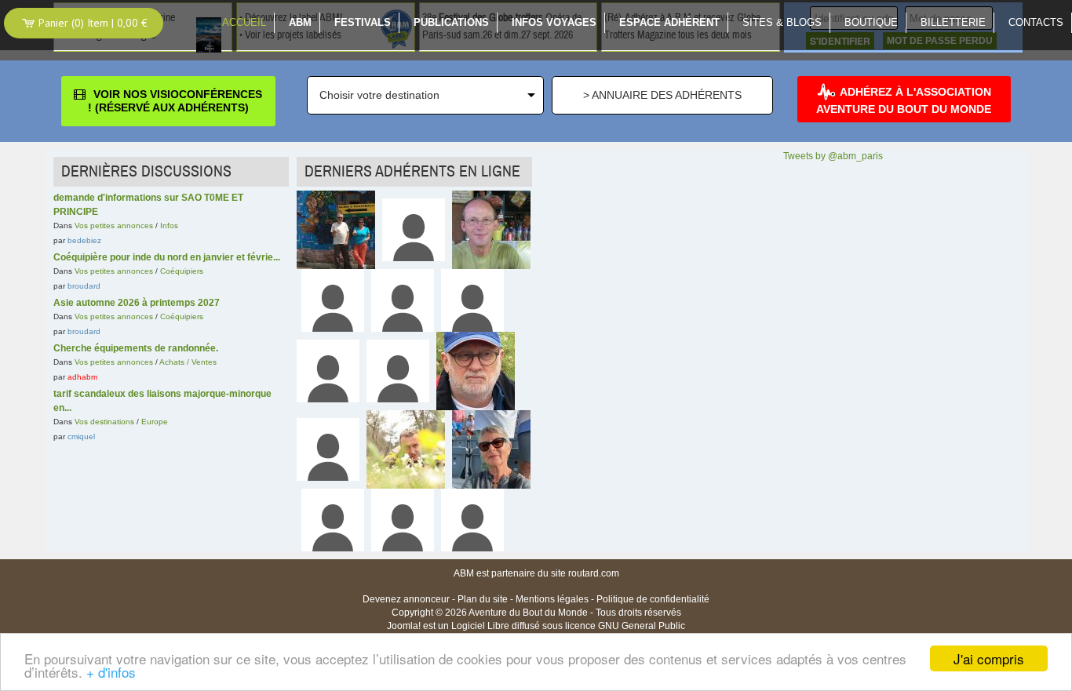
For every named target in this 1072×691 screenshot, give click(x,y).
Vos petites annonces (114, 225)
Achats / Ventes (188, 362)
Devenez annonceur (406, 599)
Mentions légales (552, 599)
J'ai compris (988, 658)
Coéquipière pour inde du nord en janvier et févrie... (166, 257)
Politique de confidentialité (652, 599)
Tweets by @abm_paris (833, 156)
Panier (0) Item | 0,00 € (91, 23)
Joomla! (404, 625)
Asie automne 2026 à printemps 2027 (136, 302)
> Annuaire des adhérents (662, 95)
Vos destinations (104, 421)
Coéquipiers (181, 271)
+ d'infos (111, 672)
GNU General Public (641, 625)
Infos (169, 225)
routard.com (593, 573)
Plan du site (483, 599)
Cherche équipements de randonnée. (135, 348)
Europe (154, 421)
